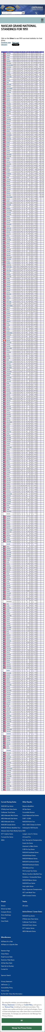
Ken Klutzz (8, 445)
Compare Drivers (6, 912)
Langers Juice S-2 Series (30, 834)
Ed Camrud (8, 489)
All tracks (25, 906)
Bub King (8, 167)
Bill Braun (8, 235)
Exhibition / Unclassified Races (31, 877)
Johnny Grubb (9, 249)
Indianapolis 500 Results (30, 828)
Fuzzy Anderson (9, 365)
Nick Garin (8, 713)
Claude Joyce (8, 692)
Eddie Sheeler (8, 435)
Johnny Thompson (9, 421)
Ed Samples (8, 169)
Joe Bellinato (8, 262)
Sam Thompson (9, 684)
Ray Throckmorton (9, 529)
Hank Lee (8, 546)
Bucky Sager (8, 658)
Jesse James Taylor (10, 64)
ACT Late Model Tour (28, 892)
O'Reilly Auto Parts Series (9, 809)
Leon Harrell (8, 613)
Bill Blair (8, 82)
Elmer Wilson (8, 396)
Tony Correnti (9, 752)
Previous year (6, 42)
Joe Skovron (8, 725)
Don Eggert (8, 278)
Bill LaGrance (8, 634)
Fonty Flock (8, 55)
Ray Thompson (9, 719)
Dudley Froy (8, 404)
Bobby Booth (8, 400)
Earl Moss (8, 299)
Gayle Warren (9, 363)
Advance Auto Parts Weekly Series (11, 831)
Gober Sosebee (9, 84)
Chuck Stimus (9, 495)
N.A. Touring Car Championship (32, 840)
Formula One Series (7, 837)
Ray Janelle (8, 709)
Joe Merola (8, 338)
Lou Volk (8, 581)
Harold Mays (8, 237)
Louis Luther (8, 585)
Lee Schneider (9, 654)
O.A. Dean (8, 583)
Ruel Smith (8, 575)
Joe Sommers (9, 499)
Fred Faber (8, 619)
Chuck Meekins (9, 163)
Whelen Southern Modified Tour (32, 874)
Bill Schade (8, 427)
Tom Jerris (8, 198)
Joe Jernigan (8, 472)
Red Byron (8, 295)
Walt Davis (8, 402)
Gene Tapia (8, 245)
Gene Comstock (9, 342)
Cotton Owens (9, 132)
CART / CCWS (26, 818)
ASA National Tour (28, 868)
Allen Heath (8, 340)
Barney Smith (9, 406)
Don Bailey (8, 142)
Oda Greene (8, 123)
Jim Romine (8, 336)
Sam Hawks (8, 140)
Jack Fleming (8, 707)
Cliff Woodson (9, 750)
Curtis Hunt (8, 644)
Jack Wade (8, 429)
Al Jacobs (8, 330)
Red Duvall (8, 152)
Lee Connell (8, 789)
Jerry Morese (8, 187)
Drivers (3, 906)
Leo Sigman (8, 464)
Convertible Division (28, 812)
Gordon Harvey (9, 756)
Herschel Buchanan (9, 768)
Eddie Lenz (8, 460)
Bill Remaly (8, 680)
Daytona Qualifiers (28, 806)
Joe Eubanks (8, 70)
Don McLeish (8, 548)
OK (22, 1020)
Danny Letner (8, 220)
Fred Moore (8, 783)
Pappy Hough (8, 111)
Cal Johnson (8, 218)
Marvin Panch (9, 121)
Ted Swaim (8, 456)
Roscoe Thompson (9, 361)
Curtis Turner (8, 268)
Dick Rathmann (9, 66)
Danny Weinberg (9, 109)
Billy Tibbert (8, 470)
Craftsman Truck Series (8, 812)
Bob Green (8, 571)
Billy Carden (8, 101)
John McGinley (9, 119)
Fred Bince (8, 148)
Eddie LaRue (8, 703)
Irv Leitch (8, 605)
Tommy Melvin (9, 392)
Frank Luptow (9, 185)
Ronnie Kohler (9, 107)
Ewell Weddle (8, 136)
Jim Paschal (8, 80)
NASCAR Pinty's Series (29, 925)
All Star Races (26, 809)
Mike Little (8, 621)
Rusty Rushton (9, 437)
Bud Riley (8, 146)
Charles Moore (9, 648)
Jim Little (8, 509)
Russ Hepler (8, 507)
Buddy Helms (8, 535)
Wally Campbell (9, 301)
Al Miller (8, 745)
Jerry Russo (8, 623)
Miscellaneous (6, 937)
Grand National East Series (30, 815)
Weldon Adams (9, 270)
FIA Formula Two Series (29, 871)
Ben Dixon (8, 468)
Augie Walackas (9, 154)
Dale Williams (8, 516)
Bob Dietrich (8, 183)
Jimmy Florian (9, 103)
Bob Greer (8, 309)
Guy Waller (8, 454)
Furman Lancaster (9, 493)
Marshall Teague (9, 266)
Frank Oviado (8, 587)
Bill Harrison (8, 527)
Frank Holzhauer (9, 715)
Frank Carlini (8, 676)
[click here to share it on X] (37, 13)
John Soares (8, 379)
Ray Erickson (8, 253)
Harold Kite (8, 99)
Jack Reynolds (9, 204)
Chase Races (5, 954)
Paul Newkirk (8, 117)
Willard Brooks (9, 554)
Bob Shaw (8, 474)
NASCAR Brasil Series (29, 855)
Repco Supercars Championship (32, 889)
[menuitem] (11, 984)
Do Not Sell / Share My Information (11, 994)
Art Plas (8, 561)
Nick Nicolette (9, 694)
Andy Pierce (8, 307)
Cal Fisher (8, 611)
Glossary (4, 44)
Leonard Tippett (9, 276)
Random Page (5, 951)
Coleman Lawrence (9, 202)
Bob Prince (8, 652)
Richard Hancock (9, 601)
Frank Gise (8, 476)
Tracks (24, 901)
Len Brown (8, 760)
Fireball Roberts (9, 74)
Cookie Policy (28, 1005)
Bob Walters (8, 286)
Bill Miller (8, 177)
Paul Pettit (8, 247)
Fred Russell (8, 497)
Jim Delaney (8, 175)
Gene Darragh (9, 772)
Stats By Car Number (7, 966)
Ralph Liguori (8, 743)
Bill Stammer (8, 315)
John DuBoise (9, 179)
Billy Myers (8, 165)
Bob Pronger (8, 764)
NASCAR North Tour (28, 821)
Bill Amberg (8, 686)
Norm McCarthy (9, 377)
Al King (8, 603)
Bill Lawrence (8, 656)
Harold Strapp (9, 733)
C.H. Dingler (8, 357)
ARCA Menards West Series (9, 815)
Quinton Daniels (9, 229)
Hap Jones (8, 216)
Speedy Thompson (9, 196)
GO (23, 13)
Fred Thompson (9, 667)
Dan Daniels (8, 443)
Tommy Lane (8, 233)
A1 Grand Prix (26, 837)
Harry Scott (8, 513)
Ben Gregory (8, 525)
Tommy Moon (9, 212)
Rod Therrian (8, 579)
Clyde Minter (8, 284)
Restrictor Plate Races (7, 960)
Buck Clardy (8, 688)
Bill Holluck (8, 678)
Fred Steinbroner (9, 134)
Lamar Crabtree (9, 214)
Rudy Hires (8, 787)
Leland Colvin (8, 297)
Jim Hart (8, 573)
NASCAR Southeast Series (30, 852)
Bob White (8, 670)
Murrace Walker (9, 785)
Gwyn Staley (8, 478)
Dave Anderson (9, 762)
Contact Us (4, 969)
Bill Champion (8, 503)
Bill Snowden (8, 68)
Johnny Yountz (9, 711)
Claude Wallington (9, 210)
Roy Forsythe (8, 598)
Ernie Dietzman (9, 640)
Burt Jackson (8, 491)
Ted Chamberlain (9, 371)
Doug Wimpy (8, 550)
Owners (3, 918)
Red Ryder (8, 563)
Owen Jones (8, 419)
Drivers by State (6, 909)
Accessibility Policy (7, 988)
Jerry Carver (8, 412)
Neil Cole (8, 115)
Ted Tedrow (8, 565)
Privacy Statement (6, 981)
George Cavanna (9, 531)
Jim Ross (8, 433)
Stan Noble (8, 369)
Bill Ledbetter (8, 208)
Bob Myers (8, 243)
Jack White (8, 344)
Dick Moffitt (8, 313)
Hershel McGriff (9, 303)
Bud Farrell (8, 144)
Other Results (27, 802)
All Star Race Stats (6, 963)
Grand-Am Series (27, 843)
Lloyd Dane (8, 130)
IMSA (2, 840)
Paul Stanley (8, 423)
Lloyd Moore (8, 72)
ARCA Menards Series (7, 821)
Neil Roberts (8, 539)
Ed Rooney (8, 727)
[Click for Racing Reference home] (22, 10)
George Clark (8, 569)
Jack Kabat (8, 674)
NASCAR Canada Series (8, 825)
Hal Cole (8, 326)
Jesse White (8, 251)
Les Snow (8, 200)
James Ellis (8, 241)
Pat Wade (8, 596)
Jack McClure (9, 441)
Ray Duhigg (8, 280)
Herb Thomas (9, 53)
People (3, 901)
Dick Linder (8, 272)
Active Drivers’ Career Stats (32, 911)
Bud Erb (8, 359)
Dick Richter (8, 717)
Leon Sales (8, 311)
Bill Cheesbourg (9, 431)
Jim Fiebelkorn (9, 105)
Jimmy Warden (9, 770)
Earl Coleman (8, 766)
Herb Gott (8, 533)
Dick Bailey (8, 452)
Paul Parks (8, 638)
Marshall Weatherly (9, 332)
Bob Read (8, 747)
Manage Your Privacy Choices (22, 1028)
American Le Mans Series (30, 846)
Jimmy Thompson (9, 398)
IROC (24, 831)
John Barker (8, 282)
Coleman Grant (9, 264)
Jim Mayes (8, 537)
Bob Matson (8, 646)
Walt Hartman (9, 373)
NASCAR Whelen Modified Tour (10, 828)
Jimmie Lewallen (9, 76)
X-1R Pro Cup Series (28, 849)
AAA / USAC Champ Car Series (31, 825)
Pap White (8, 171)
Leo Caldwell (8, 625)
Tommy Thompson (9, 88)
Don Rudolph (8, 758)
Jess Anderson (9, 607)
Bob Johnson (8, 781)
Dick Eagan (8, 150)
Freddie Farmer (9, 227)
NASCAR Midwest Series (30, 858)
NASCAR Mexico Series (29, 880)
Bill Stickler (8, 375)
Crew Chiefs (4, 921)
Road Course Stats (6, 957)
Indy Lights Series (27, 886)
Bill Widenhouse (9, 334)
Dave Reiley (8, 696)
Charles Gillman (9, 408)
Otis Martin (8, 425)
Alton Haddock (9, 439)
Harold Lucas (8, 636)
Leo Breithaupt (9, 501)
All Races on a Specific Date (9, 944)
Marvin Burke (8, 485)
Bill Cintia (8, 505)
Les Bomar (8, 317)
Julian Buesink (9, 665)
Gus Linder (8, 260)
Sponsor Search (6, 975)
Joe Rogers (8, 723)
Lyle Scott (8, 410)
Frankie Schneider (9, 729)
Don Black (8, 609)
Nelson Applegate (9, 367)
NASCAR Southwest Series (30, 861)
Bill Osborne (8, 181)
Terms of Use (5, 991)
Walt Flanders (9, 458)
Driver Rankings (6, 915)
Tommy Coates (9, 721)
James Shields (9, 541)
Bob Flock (8, 78)
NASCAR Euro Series (28, 883)
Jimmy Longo (8, 466)
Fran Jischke (8, 594)
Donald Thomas (9, 90)
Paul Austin (8, 617)
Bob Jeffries (8, 390)
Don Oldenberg (9, 173)
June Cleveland (9, 672)
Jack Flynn (8, 206)
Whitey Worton (9, 552)
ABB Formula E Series (29, 895)
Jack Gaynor (8, 642)
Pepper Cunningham (9, 305)
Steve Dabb (8, 543)
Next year (15, 42)
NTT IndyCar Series (7, 834)
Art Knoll (8, 632)
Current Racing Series (8, 802)
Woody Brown (9, 113)
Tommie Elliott (9, 239)
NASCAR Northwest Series (30, 865)
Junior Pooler (8, 650)
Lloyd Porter (8, 388)
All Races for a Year (7, 941)
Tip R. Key (8, 741)
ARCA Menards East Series (9, 818)
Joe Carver (8, 577)
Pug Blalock (8, 355)
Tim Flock (8, 57)
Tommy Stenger (9, 615)
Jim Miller (8, 705)
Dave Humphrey (9, 690)
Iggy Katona (8, 231)
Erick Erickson (9, 86)
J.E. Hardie (8, 754)
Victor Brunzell (9, 567)
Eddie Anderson (9, 293)
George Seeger (9, 138)
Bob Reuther (8, 682)
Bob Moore (8, 462)
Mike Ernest (8, 394)
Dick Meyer (8, 97)
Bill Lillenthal (8, 523)
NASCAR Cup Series (7, 806)
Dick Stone (8, 328)
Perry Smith (8, 487)
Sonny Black (8, 346)
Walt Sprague (9, 274)
